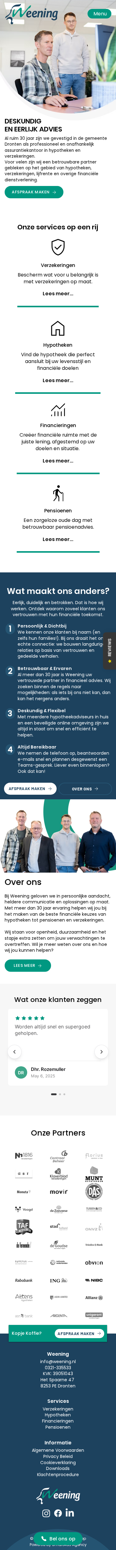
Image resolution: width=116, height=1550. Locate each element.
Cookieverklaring (58, 1462)
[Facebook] (58, 1513)
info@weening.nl (58, 1361)
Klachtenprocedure (58, 1474)
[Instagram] (46, 1513)
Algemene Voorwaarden (58, 1450)
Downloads (58, 1468)
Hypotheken (58, 1415)
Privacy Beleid (58, 1456)
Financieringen (58, 1421)
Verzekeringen (58, 1409)
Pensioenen (58, 1427)
